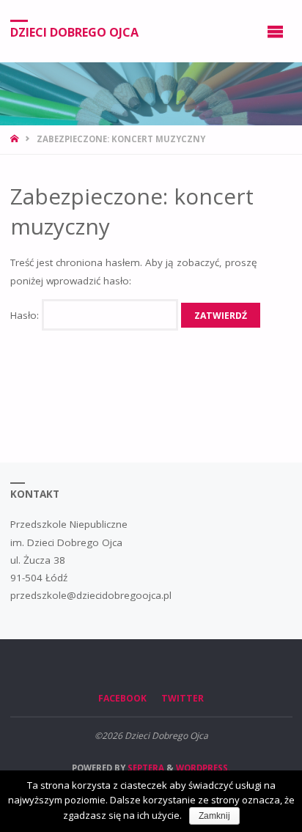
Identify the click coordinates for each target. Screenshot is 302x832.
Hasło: (26, 315)
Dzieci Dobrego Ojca (74, 31)
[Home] (15, 138)
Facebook (122, 698)
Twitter (182, 698)
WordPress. (203, 767)
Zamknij (214, 816)
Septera (144, 767)
